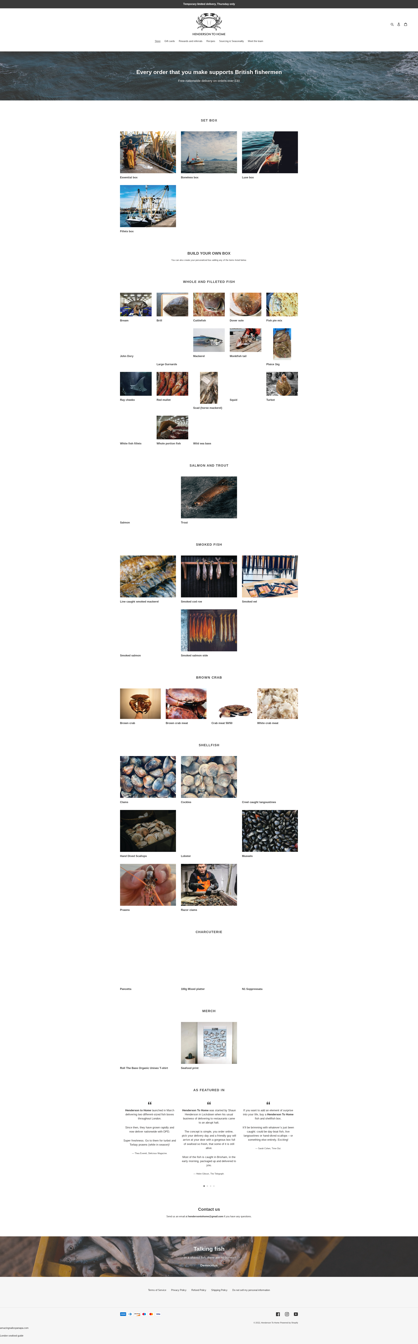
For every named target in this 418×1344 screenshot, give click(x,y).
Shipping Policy (219, 1290)
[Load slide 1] (204, 1186)
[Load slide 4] (214, 1186)
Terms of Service (157, 1290)
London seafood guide (11, 1335)
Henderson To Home (270, 1323)
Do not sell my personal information (251, 1290)
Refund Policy (198, 1290)
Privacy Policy (178, 1290)
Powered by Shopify (289, 1323)
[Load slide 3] (210, 1186)
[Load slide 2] (207, 1186)
